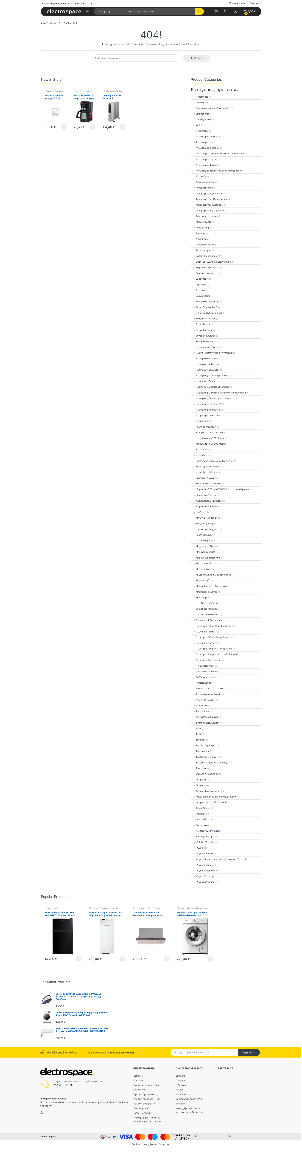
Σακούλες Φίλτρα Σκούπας (210, 688)
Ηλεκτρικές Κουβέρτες (207, 369)
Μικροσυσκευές (204, 563)
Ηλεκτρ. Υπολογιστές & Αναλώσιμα (214, 352)
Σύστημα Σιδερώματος (207, 722)
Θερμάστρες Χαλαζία (207, 415)
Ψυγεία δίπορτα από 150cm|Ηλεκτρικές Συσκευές (221, 859)
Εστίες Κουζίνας (204, 330)
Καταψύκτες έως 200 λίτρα (210, 443)
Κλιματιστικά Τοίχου (206, 506)
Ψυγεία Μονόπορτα (206, 876)
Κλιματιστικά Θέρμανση (208, 500)
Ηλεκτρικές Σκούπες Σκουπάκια (212, 386)
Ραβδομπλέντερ (204, 677)
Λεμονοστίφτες (204, 540)
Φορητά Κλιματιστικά (207, 773)
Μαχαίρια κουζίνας (206, 546)
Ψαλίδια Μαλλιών (205, 842)
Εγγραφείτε (249, 1052)
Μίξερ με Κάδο (203, 569)
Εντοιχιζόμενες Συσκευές (209, 313)
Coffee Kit (201, 102)
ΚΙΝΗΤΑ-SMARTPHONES (208, 483)
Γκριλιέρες (201, 284)
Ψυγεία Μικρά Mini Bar (207, 870)
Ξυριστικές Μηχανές (206, 608)
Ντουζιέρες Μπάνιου (206, 603)
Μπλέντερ (201, 597)
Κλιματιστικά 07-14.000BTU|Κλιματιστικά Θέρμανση (223, 489)
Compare (138, 1075)
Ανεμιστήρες (202, 142)
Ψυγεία (199, 847)
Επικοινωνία (139, 1089)
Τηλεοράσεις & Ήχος (207, 756)
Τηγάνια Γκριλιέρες (206, 745)
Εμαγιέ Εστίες (203, 296)
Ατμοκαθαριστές (204, 233)
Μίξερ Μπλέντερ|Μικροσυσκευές (213, 574)
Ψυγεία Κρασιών (204, 865)
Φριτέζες (201, 813)
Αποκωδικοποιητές (205, 182)
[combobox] (110, 11)
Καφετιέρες (79, 91)
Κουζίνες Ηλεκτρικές (206, 517)
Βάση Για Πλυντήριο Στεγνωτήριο (213, 261)
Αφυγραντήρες (204, 250)
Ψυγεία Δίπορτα (204, 853)
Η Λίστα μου (182, 1085)
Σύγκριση (180, 1103)
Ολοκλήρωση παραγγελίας (190, 1099)
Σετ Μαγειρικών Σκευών (208, 694)
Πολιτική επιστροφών (144, 1103)
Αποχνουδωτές (203, 221)
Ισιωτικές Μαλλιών (206, 426)
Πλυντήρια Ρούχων (206, 643)
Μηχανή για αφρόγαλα (208, 557)
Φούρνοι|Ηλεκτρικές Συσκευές (212, 802)
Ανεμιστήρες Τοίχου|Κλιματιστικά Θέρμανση (219, 170)
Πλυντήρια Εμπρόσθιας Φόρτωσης (214, 626)
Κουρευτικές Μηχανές (207, 529)
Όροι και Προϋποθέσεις (145, 1094)
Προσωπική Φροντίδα (207, 671)
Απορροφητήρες (204, 187)
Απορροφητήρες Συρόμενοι (210, 210)
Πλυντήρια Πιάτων (205, 631)
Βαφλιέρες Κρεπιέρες (207, 267)
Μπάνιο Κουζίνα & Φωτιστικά (211, 586)
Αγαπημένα (255, 3)
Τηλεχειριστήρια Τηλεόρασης (211, 762)
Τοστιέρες (201, 768)
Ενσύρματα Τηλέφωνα (207, 301)
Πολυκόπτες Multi (205, 665)
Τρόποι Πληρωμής (142, 1113)
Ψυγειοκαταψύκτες (206, 882)
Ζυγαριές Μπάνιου (205, 341)
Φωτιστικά (201, 825)
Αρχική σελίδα (48, 23)
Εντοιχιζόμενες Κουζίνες (208, 307)
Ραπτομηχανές (203, 682)
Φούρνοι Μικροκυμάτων (208, 791)
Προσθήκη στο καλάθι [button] (61, 127)
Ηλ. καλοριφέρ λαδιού (112, 91)
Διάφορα (200, 290)
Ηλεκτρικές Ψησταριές (208, 409)
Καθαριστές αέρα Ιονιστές (210, 432)
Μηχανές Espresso (205, 551)
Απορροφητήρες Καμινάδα (209, 193)
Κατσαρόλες (202, 449)
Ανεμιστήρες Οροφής (207, 159)
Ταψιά (199, 734)
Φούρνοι (200, 785)
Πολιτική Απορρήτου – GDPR (147, 1099)
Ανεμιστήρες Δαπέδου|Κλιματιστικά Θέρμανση (220, 153)
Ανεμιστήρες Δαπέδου (207, 147)
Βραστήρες (202, 278)
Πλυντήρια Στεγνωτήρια (208, 660)
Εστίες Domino (203, 324)
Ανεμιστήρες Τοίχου (206, 165)
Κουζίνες (200, 512)
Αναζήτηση (196, 58)
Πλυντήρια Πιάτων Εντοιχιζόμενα (213, 637)
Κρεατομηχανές (204, 534)
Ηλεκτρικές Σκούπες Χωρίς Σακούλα (215, 398)
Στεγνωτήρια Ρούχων (207, 717)
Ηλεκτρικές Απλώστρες (208, 364)
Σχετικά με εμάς (141, 1108)
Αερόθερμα (202, 130)
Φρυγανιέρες (203, 819)
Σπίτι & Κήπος (203, 711)
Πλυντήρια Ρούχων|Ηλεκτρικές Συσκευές (217, 654)
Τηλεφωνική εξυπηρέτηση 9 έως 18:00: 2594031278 (67, 3)
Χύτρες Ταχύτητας (205, 836)
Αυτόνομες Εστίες (205, 244)
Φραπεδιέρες (203, 808)
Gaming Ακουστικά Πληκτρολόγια (213, 108)
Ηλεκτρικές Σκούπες (206, 381)
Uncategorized (203, 119)
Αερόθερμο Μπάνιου (206, 136)
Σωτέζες (200, 728)
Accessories (202, 96)
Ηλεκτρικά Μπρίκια (206, 358)
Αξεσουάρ (201, 176)
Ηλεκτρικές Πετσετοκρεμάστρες (213, 375)
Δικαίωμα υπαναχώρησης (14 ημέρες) (151, 1144)
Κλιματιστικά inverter (206, 495)
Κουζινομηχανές (204, 523)
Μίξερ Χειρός (203, 580)
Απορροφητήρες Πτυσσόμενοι (211, 199)
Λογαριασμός (238, 3)
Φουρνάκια (201, 779)
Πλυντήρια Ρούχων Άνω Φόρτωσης (214, 648)
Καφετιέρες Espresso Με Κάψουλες (214, 461)
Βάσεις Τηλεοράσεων (207, 256)
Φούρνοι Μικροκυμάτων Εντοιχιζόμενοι (216, 796)
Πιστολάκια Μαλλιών (207, 614)
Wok (198, 125)
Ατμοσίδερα (202, 239)
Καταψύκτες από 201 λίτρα (210, 438)
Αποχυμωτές (202, 227)
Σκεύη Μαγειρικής (205, 700)
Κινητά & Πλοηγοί (205, 478)
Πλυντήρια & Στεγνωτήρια (209, 620)
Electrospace (49, 1136)
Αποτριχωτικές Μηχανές (208, 216)
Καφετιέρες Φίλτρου (206, 472)
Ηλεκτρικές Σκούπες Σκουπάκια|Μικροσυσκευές (221, 392)
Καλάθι (179, 1089)
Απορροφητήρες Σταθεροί (209, 204)
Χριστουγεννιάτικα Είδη (208, 830)
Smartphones (202, 113)
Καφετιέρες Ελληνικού (207, 466)
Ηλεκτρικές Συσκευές (54, 91)
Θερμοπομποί (202, 421)
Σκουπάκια (201, 705)
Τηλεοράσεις (202, 751)
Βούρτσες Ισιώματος (206, 273)
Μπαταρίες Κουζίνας (206, 591)
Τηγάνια (200, 739)
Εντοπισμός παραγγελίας (146, 1085)
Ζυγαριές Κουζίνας (205, 335)
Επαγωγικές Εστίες (205, 318)
